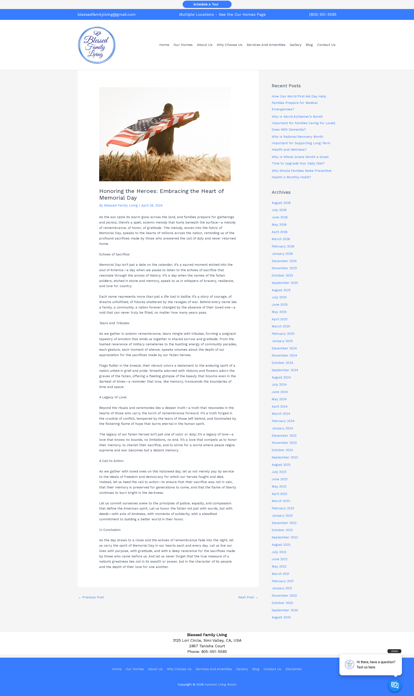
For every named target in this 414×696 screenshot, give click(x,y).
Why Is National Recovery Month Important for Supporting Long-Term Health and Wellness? (301, 143)
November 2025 (284, 268)
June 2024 (280, 392)
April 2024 (280, 406)
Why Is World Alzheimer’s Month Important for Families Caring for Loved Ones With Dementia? (303, 123)
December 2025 (284, 261)
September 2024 (285, 370)
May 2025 (279, 312)
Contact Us (272, 669)
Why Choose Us (179, 669)
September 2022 (285, 537)
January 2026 (282, 254)
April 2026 (279, 232)
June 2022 (279, 559)
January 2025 (282, 341)
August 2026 (281, 203)
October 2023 (282, 450)
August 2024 (281, 377)
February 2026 (283, 246)
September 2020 (285, 610)
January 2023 (282, 516)
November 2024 (284, 355)
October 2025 (282, 275)
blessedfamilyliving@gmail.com (107, 14)
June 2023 (279, 479)
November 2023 (284, 443)
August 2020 (281, 617)
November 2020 (284, 595)
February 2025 (283, 334)
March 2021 (280, 574)
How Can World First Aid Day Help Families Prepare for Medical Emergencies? (299, 102)
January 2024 (282, 428)
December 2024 (284, 348)
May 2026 (279, 225)
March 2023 (281, 501)
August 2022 (281, 545)
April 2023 (279, 494)
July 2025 (279, 297)
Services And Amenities (214, 669)
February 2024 (283, 421)
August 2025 (281, 290)
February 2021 (283, 581)
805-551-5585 (214, 651)
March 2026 (281, 239)
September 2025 (285, 283)
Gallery (242, 669)
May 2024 (279, 399)
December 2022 (284, 523)
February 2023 (283, 508)
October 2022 (282, 530)
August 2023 (281, 465)
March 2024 (281, 414)
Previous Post (91, 597)
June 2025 (280, 305)
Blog (255, 669)
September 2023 (285, 457)
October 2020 (282, 603)
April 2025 (279, 319)
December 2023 (284, 436)
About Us (155, 669)
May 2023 (279, 486)
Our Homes (135, 669)
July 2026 (279, 210)
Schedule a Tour (207, 4)
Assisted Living (220, 684)
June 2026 (280, 217)
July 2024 (279, 384)
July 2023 (279, 472)
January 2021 (282, 588)
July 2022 (279, 552)
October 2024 (282, 363)
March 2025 (281, 326)
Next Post (248, 597)
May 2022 (279, 566)
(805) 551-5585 (322, 14)
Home (117, 669)
